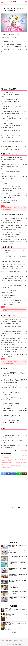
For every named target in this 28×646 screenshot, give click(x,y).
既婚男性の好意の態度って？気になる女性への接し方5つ (17, 569)
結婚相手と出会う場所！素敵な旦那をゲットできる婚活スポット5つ (14, 208)
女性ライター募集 (5, 640)
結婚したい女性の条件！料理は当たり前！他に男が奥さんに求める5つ (14, 362)
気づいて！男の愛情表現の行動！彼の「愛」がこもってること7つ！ (17, 592)
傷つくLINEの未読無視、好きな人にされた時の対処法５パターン (17, 557)
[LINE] (19, 473)
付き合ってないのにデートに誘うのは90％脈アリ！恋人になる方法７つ (17, 586)
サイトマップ (17, 641)
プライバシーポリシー (10, 641)
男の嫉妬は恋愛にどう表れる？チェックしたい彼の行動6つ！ (17, 598)
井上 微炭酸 (23, 450)
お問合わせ (16, 640)
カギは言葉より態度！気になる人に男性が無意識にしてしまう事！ (17, 575)
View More (14, 632)
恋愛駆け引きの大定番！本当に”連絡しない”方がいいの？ (17, 546)
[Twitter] (3, 473)
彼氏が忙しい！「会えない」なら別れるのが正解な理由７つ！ (17, 581)
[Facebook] (8, 473)
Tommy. (7, 627)
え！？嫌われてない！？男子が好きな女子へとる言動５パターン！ (17, 563)
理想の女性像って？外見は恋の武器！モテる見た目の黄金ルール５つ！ (14, 310)
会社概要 (10, 640)
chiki (6, 617)
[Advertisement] (14, 73)
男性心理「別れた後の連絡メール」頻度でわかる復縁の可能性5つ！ (17, 551)
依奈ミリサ (7, 622)
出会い (7, 4)
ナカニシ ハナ (8, 608)
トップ (3, 4)
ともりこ (7, 613)
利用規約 (3, 641)
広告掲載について (22, 640)
